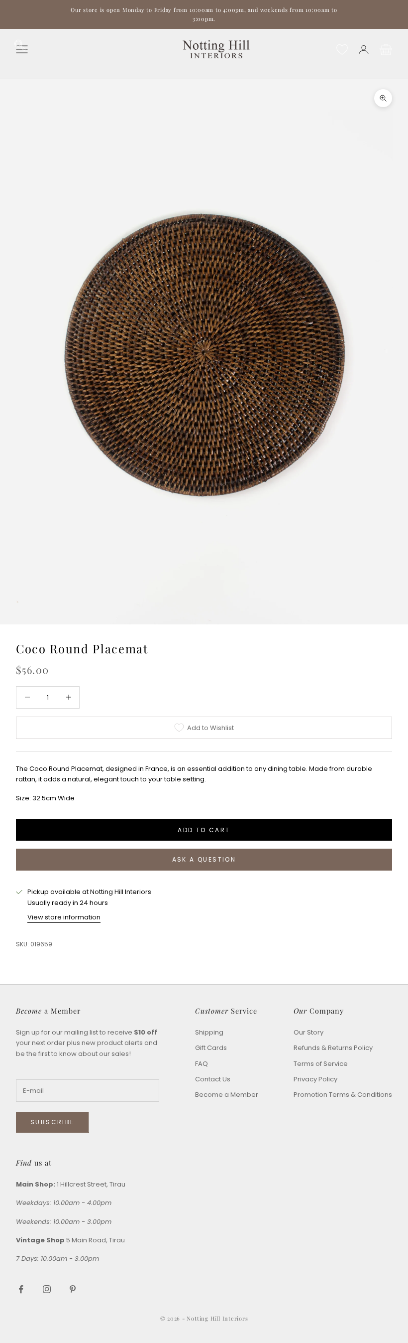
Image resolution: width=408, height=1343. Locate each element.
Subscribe (52, 1122)
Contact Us (212, 1079)
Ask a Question (204, 859)
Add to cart (204, 830)
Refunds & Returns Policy (333, 1047)
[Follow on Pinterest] (73, 1289)
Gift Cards (211, 1047)
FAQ (201, 1063)
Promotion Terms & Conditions (343, 1094)
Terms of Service (321, 1063)
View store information (64, 917)
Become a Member (226, 1094)
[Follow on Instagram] (47, 1289)
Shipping (209, 1032)
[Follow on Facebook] (21, 1289)
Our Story (308, 1032)
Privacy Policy (315, 1079)
